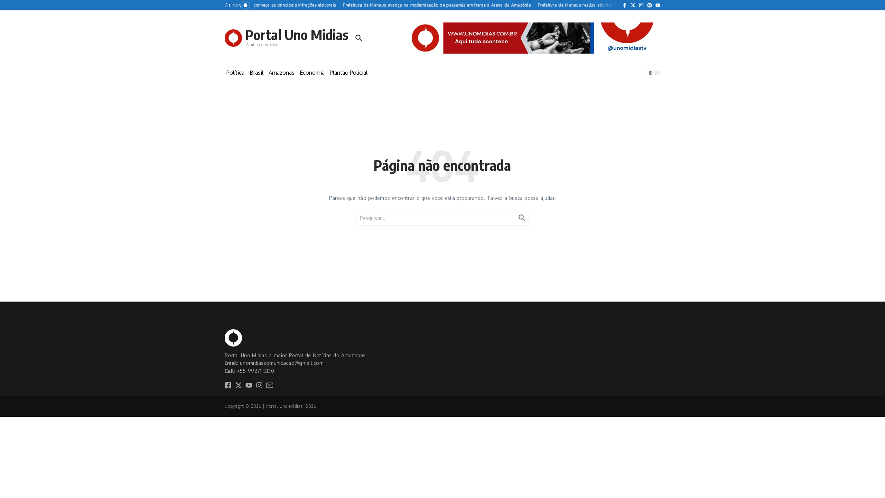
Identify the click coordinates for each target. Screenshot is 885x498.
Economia (312, 72)
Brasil (256, 72)
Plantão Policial (348, 72)
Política (235, 72)
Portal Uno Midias (296, 34)
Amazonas (282, 72)
